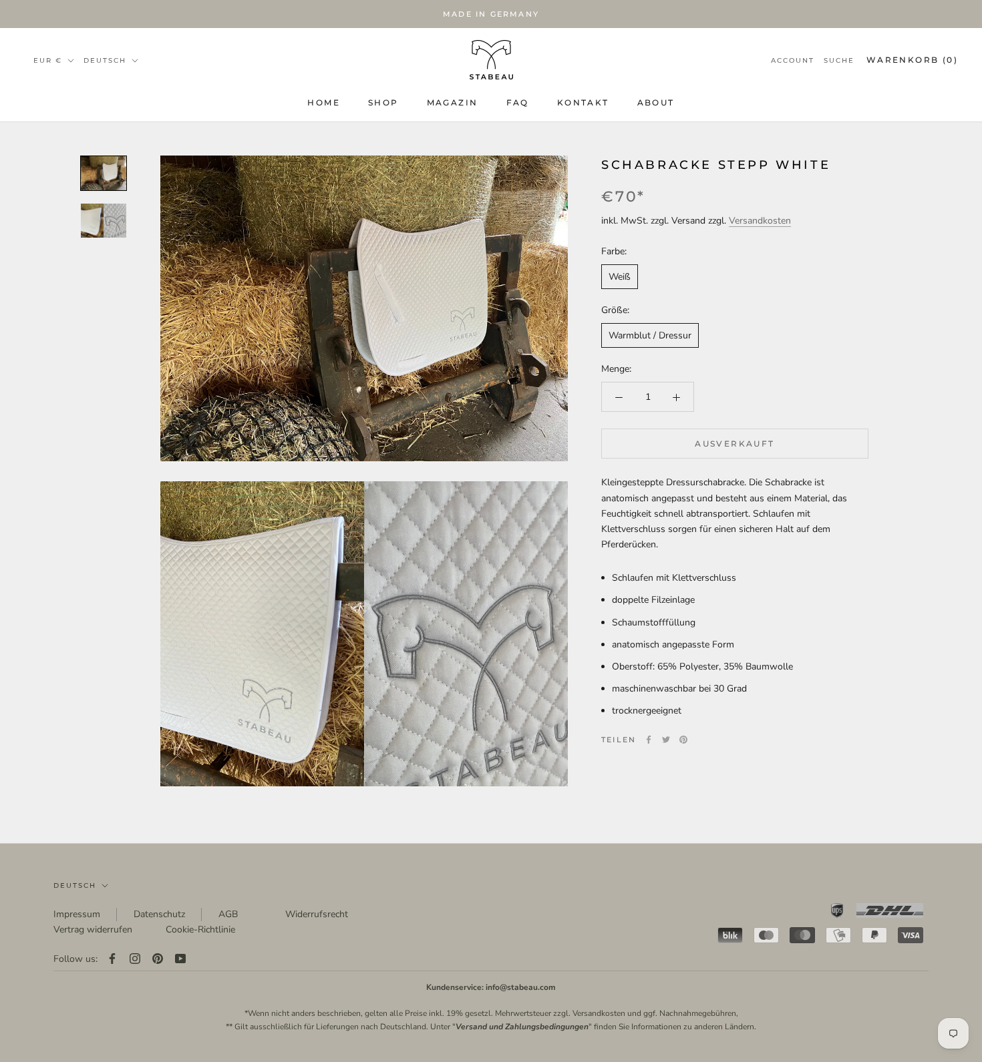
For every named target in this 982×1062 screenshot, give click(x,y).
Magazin (452, 102)
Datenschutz (159, 914)
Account (792, 60)
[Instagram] (135, 959)
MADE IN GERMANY (491, 14)
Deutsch (74, 885)
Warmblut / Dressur (650, 336)
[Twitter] (666, 740)
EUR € (47, 60)
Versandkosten (760, 220)
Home (323, 102)
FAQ (517, 102)
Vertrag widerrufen (92, 929)
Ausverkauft (734, 444)
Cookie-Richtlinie (200, 929)
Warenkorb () (912, 60)
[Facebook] (649, 740)
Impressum (76, 914)
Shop (383, 102)
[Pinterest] (683, 740)
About (656, 102)
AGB (228, 914)
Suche (839, 60)
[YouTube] (180, 959)
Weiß (620, 276)
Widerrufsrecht (316, 914)
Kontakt (583, 102)
